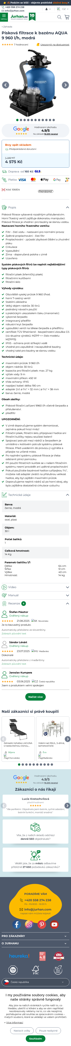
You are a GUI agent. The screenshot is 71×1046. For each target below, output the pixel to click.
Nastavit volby (22, 1030)
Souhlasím (35, 1038)
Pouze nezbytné (48, 1030)
